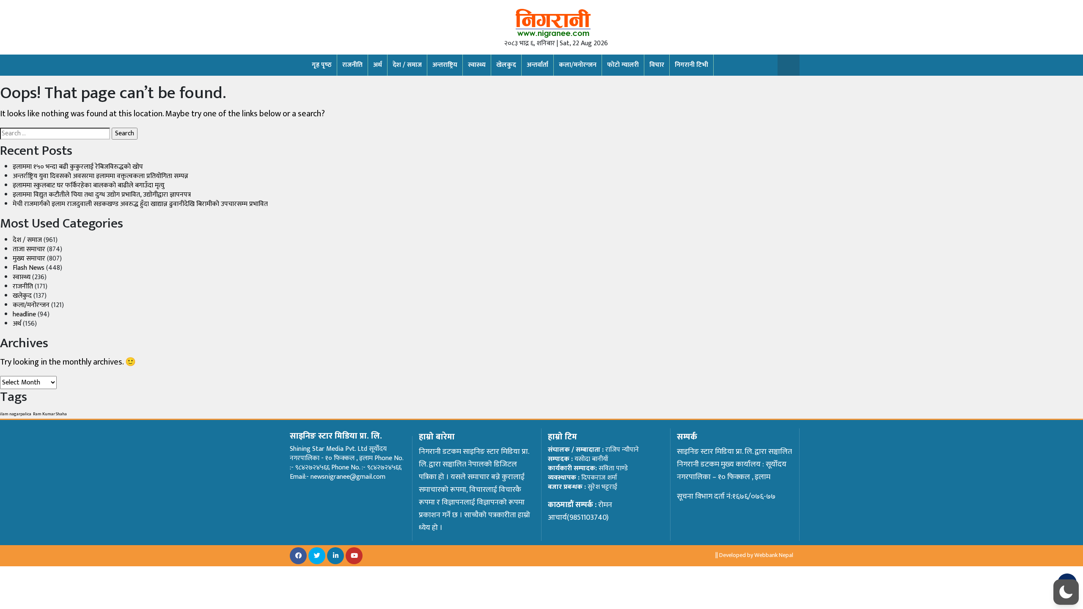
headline (24, 314)
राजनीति (352, 65)
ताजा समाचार (29, 249)
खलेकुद (22, 296)
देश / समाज (407, 65)
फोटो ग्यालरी (623, 65)
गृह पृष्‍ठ (322, 65)
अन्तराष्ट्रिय (444, 65)
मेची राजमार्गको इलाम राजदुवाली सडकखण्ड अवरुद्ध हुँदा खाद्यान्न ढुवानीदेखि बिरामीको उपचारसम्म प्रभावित (140, 204)
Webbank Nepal (773, 555)
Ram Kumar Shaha (50, 414)
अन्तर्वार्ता (537, 65)
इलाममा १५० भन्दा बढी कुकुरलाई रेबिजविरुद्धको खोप (78, 167)
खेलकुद (506, 65)
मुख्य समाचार (29, 258)
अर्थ (377, 65)
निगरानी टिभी (691, 65)
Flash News (28, 268)
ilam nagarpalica (15, 414)
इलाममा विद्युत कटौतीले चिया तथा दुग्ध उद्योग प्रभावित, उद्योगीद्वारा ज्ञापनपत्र (102, 194)
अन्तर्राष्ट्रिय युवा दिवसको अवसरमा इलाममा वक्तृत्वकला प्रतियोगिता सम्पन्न (100, 176)
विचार (656, 65)
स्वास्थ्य (477, 65)
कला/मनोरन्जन (577, 65)
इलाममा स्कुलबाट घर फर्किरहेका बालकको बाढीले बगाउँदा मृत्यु (89, 185)
